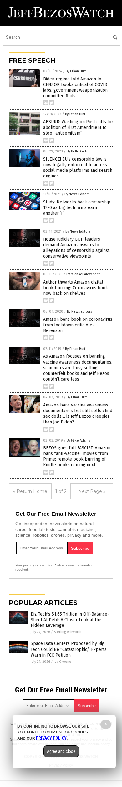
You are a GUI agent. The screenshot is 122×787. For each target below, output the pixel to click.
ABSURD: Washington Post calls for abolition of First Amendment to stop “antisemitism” (78, 127)
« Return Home (30, 491)
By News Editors (76, 194)
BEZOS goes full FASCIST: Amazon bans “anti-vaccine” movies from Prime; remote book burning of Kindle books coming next (76, 456)
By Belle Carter (78, 151)
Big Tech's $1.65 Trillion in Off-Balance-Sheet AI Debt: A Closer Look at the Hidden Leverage (70, 619)
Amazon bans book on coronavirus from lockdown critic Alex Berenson (77, 325)
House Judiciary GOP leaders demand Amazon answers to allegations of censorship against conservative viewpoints (76, 248)
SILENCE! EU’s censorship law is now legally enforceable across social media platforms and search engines (77, 167)
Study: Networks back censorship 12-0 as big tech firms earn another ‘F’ (76, 207)
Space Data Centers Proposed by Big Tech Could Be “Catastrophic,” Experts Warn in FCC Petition (69, 649)
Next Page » (91, 491)
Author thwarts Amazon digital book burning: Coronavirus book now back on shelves (75, 287)
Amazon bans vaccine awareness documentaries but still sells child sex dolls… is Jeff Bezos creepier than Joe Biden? (77, 413)
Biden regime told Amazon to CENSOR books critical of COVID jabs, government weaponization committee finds (75, 87)
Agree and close (61, 751)
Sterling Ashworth (67, 632)
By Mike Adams (78, 440)
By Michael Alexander (83, 274)
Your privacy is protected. (34, 565)
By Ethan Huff (76, 71)
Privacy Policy (51, 738)
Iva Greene (62, 662)
